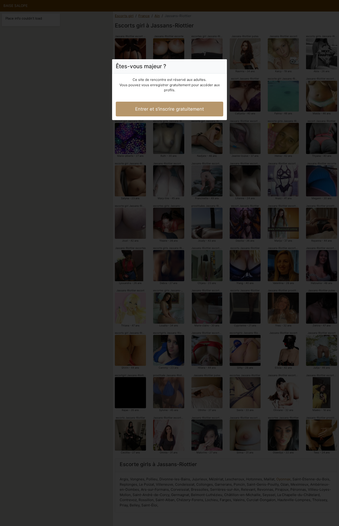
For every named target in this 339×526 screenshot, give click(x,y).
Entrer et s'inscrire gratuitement (169, 109)
